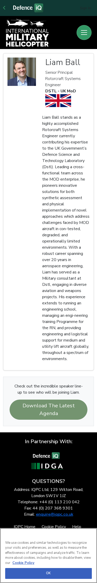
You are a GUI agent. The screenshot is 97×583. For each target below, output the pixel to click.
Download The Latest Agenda (49, 409)
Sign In (85, 8)
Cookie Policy (23, 563)
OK (48, 573)
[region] (48, 555)
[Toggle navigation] (84, 32)
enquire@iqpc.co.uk (54, 514)
